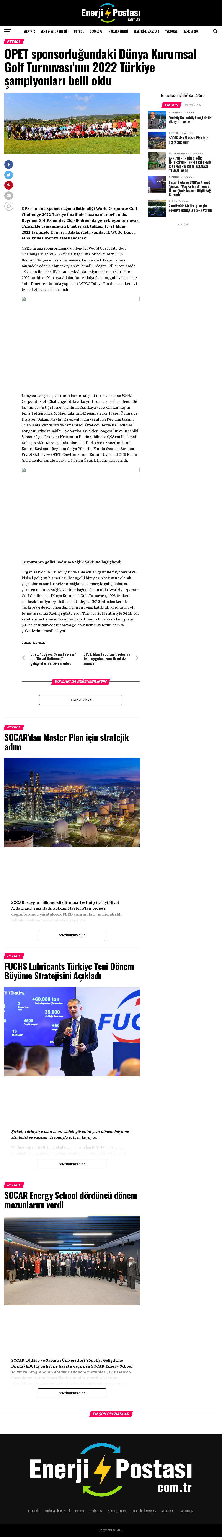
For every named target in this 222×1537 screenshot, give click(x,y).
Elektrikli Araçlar (146, 31)
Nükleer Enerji (118, 31)
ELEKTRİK (29, 31)
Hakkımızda (190, 31)
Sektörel (171, 31)
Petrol (79, 31)
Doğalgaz (96, 31)
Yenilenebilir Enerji (54, 31)
